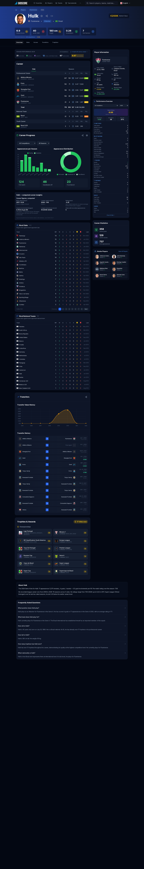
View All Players (123, 251)
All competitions (30, 37)
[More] (80, 3)
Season (71, 69)
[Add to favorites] (42, 16)
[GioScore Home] (21, 3)
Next (86, 309)
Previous (54, 309)
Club (33, 69)
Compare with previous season (79, 51)
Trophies (55, 42)
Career (36, 42)
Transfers (45, 42)
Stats (28, 42)
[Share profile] (47, 16)
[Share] (82, 135)
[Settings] (87, 135)
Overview (19, 42)
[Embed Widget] (52, 16)
